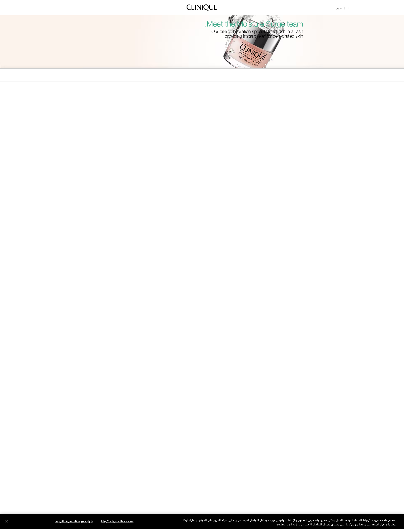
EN (348, 7)
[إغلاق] (6, 521)
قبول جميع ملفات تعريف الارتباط (74, 521)
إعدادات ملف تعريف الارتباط (117, 521)
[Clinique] (202, 10)
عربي (339, 7)
